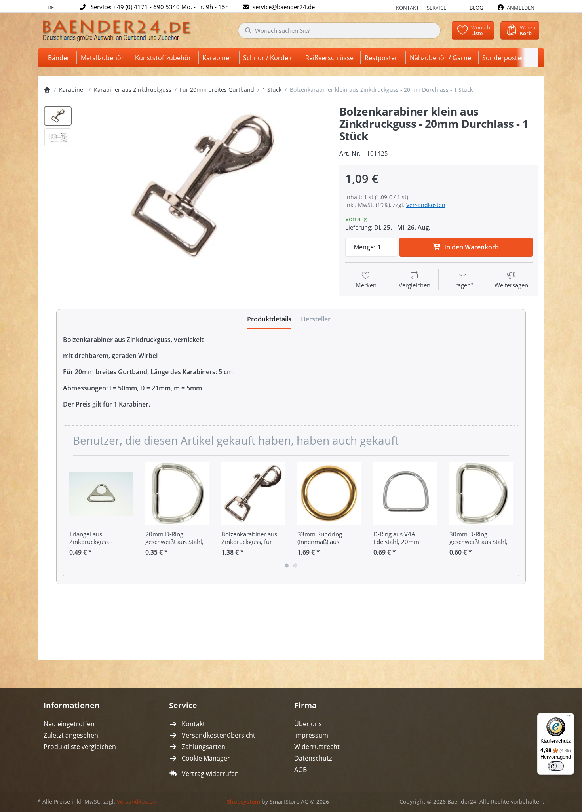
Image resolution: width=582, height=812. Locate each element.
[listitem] (202, 186)
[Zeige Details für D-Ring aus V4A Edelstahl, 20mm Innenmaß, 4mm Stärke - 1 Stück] (405, 493)
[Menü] (569, 718)
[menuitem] (60, 57)
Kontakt (407, 7)
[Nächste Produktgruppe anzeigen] (510, 516)
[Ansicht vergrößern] (202, 186)
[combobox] (339, 30)
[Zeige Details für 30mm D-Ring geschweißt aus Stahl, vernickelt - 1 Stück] (481, 493)
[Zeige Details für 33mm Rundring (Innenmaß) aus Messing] (329, 493)
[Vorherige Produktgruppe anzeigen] (72, 516)
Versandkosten (425, 205)
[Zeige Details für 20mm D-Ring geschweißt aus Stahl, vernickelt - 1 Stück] (177, 493)
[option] (57, 116)
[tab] (269, 319)
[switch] (556, 766)
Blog (476, 7)
